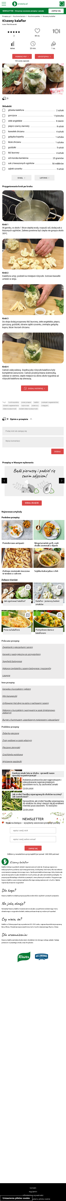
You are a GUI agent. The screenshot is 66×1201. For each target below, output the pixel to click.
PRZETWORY (35, 405)
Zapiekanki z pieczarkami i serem (17, 647)
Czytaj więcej (28, 788)
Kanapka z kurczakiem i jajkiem (16, 689)
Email (20, 178)
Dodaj (57, 451)
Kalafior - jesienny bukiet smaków (48, 602)
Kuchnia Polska (14, 402)
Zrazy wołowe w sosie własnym (17, 740)
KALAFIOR (36, 402)
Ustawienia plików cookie (16, 1198)
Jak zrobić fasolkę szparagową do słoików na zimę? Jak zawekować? (37, 795)
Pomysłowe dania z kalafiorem (45, 631)
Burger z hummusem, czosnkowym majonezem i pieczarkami (30, 720)
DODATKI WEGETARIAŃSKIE (11, 405)
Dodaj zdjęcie (32, 503)
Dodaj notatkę (35, 388)
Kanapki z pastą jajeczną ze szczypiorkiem (21, 654)
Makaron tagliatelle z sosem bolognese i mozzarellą (26, 668)
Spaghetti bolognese (12, 661)
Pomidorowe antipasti (13, 543)
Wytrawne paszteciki (12, 761)
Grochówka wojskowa (12, 754)
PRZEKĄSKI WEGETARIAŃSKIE (50, 402)
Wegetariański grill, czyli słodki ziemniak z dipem (46, 544)
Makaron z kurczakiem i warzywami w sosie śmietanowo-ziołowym (28, 711)
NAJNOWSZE (25, 405)
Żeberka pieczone (10, 733)
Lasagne (6, 675)
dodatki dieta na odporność (28, 409)
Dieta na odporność (9, 409)
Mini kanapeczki (9, 696)
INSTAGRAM (44, 405)
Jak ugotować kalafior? (14, 601)
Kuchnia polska (34, 16)
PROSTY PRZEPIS (26, 402)
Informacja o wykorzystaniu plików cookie (33, 1199)
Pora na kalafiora (12, 629)
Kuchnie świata (19, 16)
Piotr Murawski (12, 24)
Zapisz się (33, 848)
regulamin (33, 1191)
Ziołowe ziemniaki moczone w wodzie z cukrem (16, 572)
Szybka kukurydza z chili (46, 571)
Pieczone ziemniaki (11, 747)
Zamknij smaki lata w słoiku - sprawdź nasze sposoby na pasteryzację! (33, 774)
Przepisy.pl (6, 16)
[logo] (20, 3)
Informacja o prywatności (33, 1195)
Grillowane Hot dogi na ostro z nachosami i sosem (25, 703)
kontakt (33, 1188)
